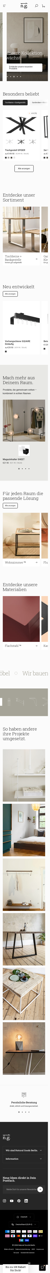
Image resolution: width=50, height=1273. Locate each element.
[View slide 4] (29, 468)
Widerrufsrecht (9, 1249)
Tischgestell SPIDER (15, 150)
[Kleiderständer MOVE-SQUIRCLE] (30, 431)
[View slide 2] (22, 468)
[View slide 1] (19, 468)
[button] (15, 1268)
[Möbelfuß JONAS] (13, 702)
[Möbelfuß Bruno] (38, 702)
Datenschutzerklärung (22, 1249)
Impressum (40, 1249)
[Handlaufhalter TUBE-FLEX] (24, 702)
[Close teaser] (29, 1263)
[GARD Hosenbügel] (37, 410)
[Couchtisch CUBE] (11, 433)
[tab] (15, 102)
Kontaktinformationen (28, 1253)
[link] (24, 68)
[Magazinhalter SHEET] (16, 416)
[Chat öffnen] (42, 1267)
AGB (33, 1249)
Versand (16, 1253)
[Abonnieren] (40, 1189)
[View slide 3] (25, 468)
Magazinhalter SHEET (14, 459)
